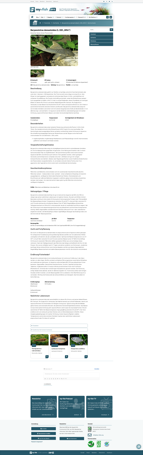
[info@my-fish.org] (90, 435)
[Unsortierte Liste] (56, 379)
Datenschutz (49, 1)
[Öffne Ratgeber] (53, 17)
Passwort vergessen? (37, 441)
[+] (66, 378)
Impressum (55, 1)
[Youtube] (109, 1)
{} (63, 378)
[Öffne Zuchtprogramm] (74, 17)
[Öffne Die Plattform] (96, 17)
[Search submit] (111, 29)
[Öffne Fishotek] (62, 17)
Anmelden (96, 369)
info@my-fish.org (98, 435)
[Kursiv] (47, 379)
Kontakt (32, 1)
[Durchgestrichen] (51, 379)
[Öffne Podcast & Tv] (85, 17)
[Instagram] (107, 1)
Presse (37, 1)
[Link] (62, 379)
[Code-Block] (60, 379)
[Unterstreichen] (49, 379)
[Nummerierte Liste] (53, 379)
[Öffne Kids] (44, 17)
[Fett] (45, 379)
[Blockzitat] (58, 379)
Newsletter (42, 1)
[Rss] (112, 1)
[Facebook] (104, 1)
